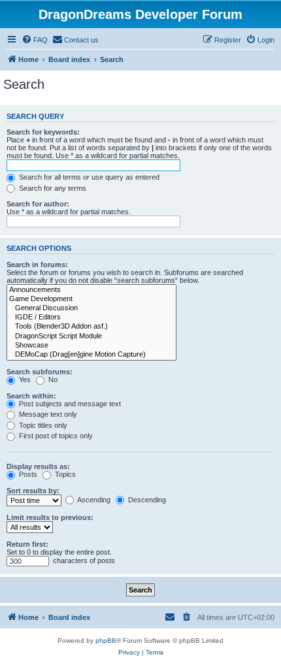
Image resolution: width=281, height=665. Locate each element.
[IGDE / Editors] (91, 317)
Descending (146, 500)
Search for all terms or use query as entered (88, 177)
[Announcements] (91, 290)
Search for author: (38, 204)
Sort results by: (33, 491)
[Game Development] (91, 299)
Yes (24, 379)
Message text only (47, 414)
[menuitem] (35, 40)
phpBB (105, 640)
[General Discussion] (91, 308)
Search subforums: (40, 372)
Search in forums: (37, 264)
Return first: (27, 544)
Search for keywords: (43, 132)
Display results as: (38, 466)
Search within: (31, 396)
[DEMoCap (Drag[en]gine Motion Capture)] (91, 354)
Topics (64, 474)
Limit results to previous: (50, 517)
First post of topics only (55, 436)
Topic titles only (42, 425)
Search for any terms (51, 188)
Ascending (93, 500)
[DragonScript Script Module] (91, 336)
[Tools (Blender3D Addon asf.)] (91, 326)
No (52, 379)
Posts (27, 474)
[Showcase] (91, 345)
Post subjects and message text (69, 404)
